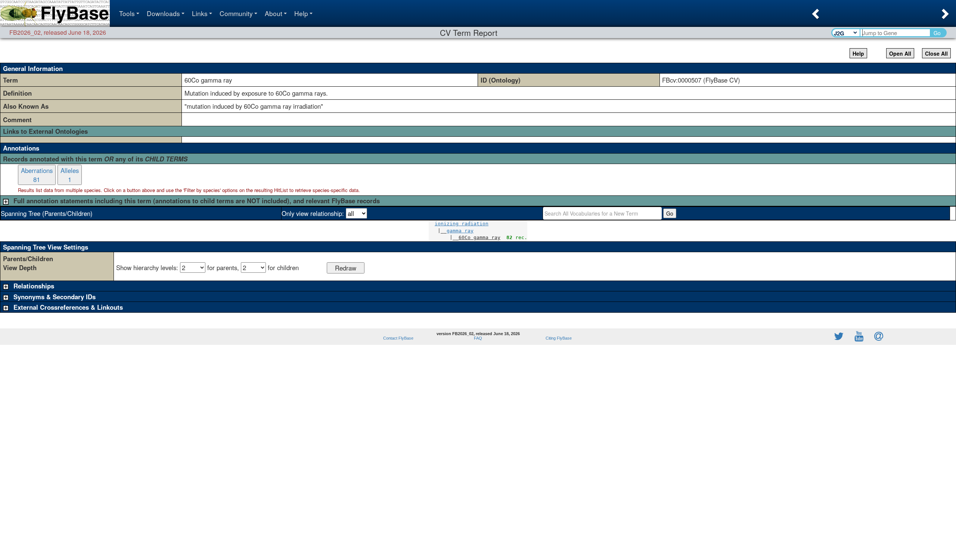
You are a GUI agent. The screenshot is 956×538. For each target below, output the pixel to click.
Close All (936, 53)
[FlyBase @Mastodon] (817, 337)
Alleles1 (69, 175)
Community (236, 13)
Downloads (163, 13)
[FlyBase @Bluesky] (795, 337)
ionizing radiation (461, 223)
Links (200, 13)
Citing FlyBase (557, 338)
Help (301, 13)
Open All (900, 53)
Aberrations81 (37, 175)
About (273, 13)
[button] (815, 11)
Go (937, 33)
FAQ (478, 338)
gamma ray (460, 231)
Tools (127, 13)
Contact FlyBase (398, 338)
